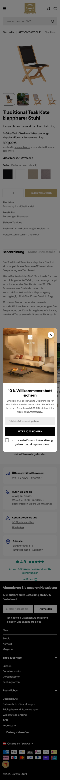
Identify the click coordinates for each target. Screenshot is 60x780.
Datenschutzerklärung (39, 440)
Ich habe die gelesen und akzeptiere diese (32, 442)
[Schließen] (51, 335)
